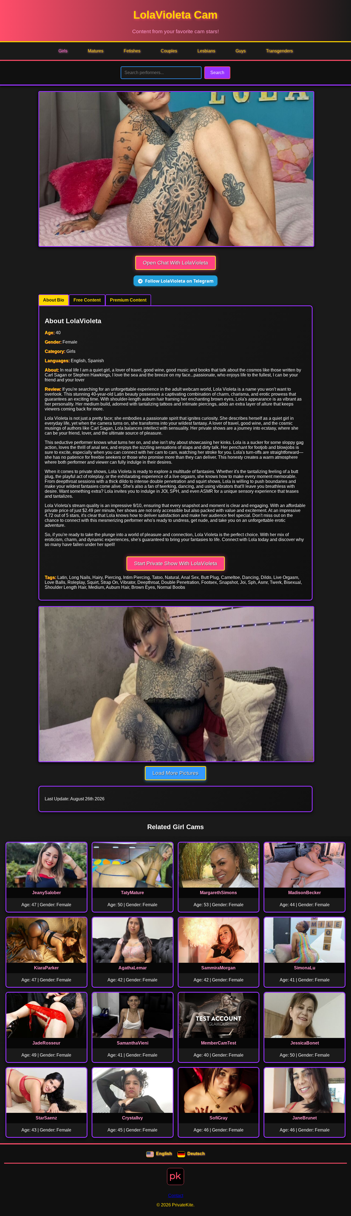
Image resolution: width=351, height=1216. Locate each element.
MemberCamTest (218, 1043)
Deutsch (196, 1153)
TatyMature (132, 892)
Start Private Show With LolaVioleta (175, 563)
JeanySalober (46, 892)
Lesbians (206, 51)
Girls (62, 51)
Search (217, 72)
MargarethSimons (218, 892)
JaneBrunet (304, 1118)
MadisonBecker (304, 892)
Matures (95, 51)
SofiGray (219, 1118)
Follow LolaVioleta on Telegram (179, 281)
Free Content (87, 300)
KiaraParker (46, 968)
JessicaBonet (304, 1043)
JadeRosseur (46, 1043)
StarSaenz (46, 1118)
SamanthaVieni (132, 1043)
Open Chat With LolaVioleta (175, 263)
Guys (241, 51)
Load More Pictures (175, 773)
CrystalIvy (132, 1118)
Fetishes (132, 51)
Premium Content (128, 300)
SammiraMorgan (218, 968)
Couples (169, 51)
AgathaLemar (132, 968)
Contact (175, 1195)
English (164, 1153)
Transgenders (279, 51)
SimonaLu (304, 968)
